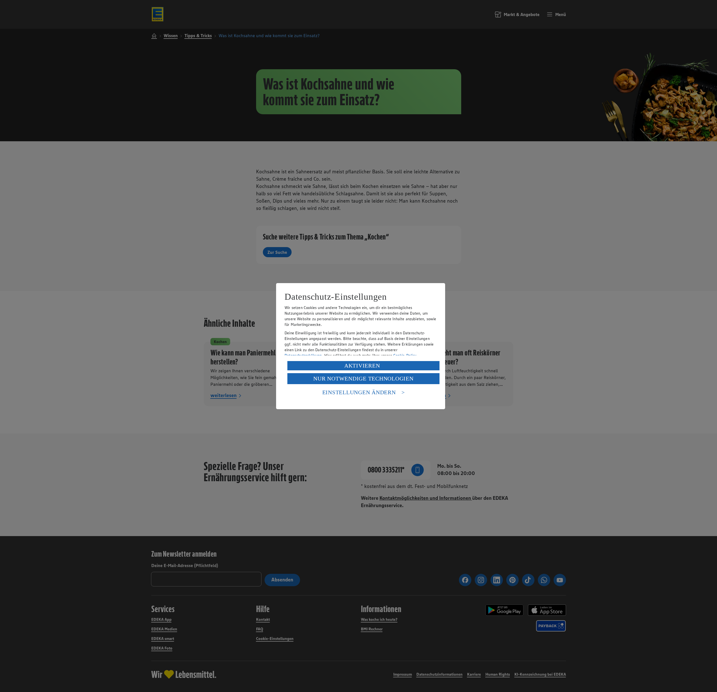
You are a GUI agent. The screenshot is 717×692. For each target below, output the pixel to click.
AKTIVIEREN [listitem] (362, 365)
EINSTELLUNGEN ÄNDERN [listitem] (359, 392)
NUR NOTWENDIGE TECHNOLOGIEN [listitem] (363, 378)
